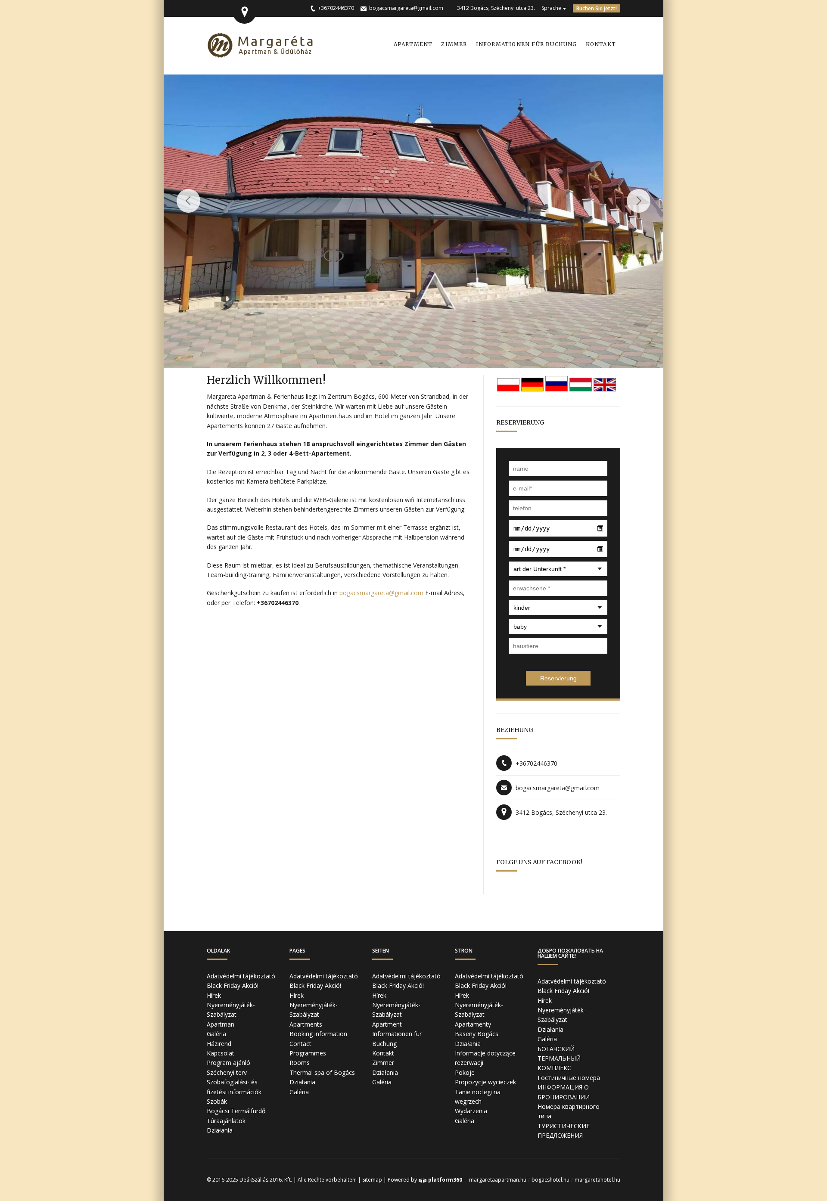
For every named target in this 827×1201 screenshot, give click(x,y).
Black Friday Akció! (232, 985)
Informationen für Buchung (526, 44)
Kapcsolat (220, 1053)
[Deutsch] (532, 389)
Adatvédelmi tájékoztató (241, 976)
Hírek (214, 995)
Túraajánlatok (226, 1121)
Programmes (307, 1053)
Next (638, 201)
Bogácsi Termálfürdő (236, 1111)
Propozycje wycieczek (485, 1082)
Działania (220, 1130)
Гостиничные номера (569, 1078)
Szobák (217, 1101)
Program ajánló (228, 1062)
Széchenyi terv (227, 1072)
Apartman (220, 1024)
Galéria (216, 1034)
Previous (188, 201)
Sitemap (372, 1179)
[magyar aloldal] (581, 389)
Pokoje (465, 1072)
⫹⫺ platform (440, 1179)
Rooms (299, 1062)
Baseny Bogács (476, 1034)
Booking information (318, 1034)
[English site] (605, 389)
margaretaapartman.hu (497, 1179)
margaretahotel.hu (597, 1179)
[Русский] (556, 389)
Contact (300, 1044)
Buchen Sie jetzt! (596, 8)
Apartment (413, 44)
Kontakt (601, 44)
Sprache (551, 8)
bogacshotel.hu (550, 1179)
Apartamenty (473, 1024)
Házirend (219, 1044)
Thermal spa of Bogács (322, 1072)
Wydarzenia (471, 1111)
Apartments (305, 1024)
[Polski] (508, 389)
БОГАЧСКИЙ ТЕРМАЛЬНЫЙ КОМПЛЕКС (559, 1058)
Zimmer (454, 44)
